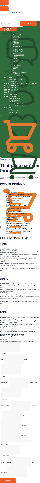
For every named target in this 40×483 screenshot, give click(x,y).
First (2, 359)
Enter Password (6, 462)
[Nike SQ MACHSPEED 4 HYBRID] (22, 212)
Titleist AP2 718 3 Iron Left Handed (16, 225)
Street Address (5, 406)
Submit (7, 480)
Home (2, 159)
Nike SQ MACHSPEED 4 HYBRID (16, 214)
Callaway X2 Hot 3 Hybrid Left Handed (18, 196)
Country (23, 435)
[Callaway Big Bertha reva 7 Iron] (22, 206)
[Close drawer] (4, 8)
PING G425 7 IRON (12, 202)
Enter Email (4, 382)
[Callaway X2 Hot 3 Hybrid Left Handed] (22, 194)
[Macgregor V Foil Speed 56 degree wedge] (22, 229)
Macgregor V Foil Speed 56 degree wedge (18, 231)
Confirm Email (33, 382)
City (24, 416)
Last (25, 359)
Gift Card (9, 191)
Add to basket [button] (15, 198)
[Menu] (4, 13)
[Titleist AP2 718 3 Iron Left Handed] (22, 223)
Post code (24, 425)
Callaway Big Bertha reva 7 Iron (15, 208)
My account (7, 71)
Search (8, 29)
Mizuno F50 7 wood (12, 219)
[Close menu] (4, 2)
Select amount (20, 192)
